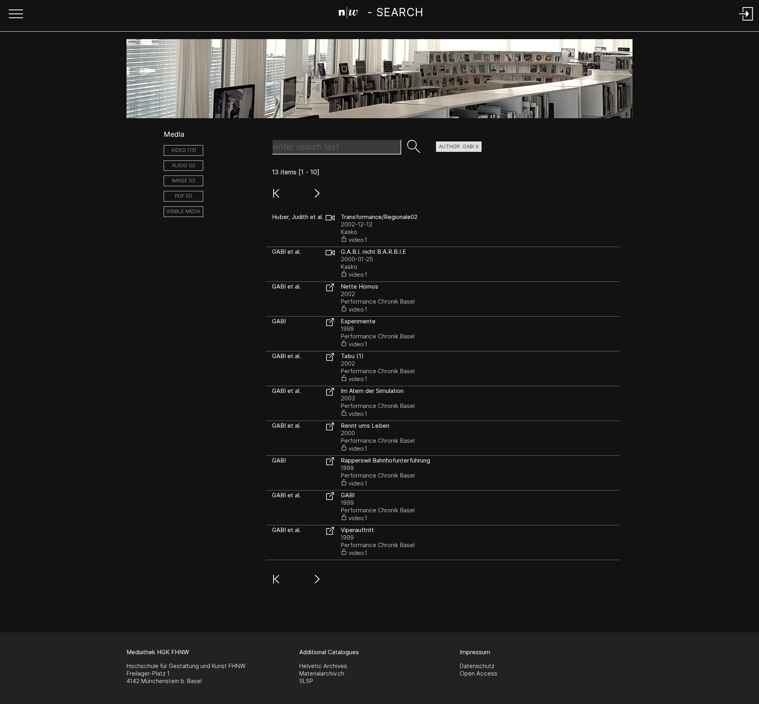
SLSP (306, 681)
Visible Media (183, 211)
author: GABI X (459, 146)
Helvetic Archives (323, 666)
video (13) (183, 150)
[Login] (746, 21)
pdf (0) (183, 196)
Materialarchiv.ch (321, 673)
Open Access (478, 673)
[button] (15, 14)
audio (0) (183, 165)
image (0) (183, 180)
